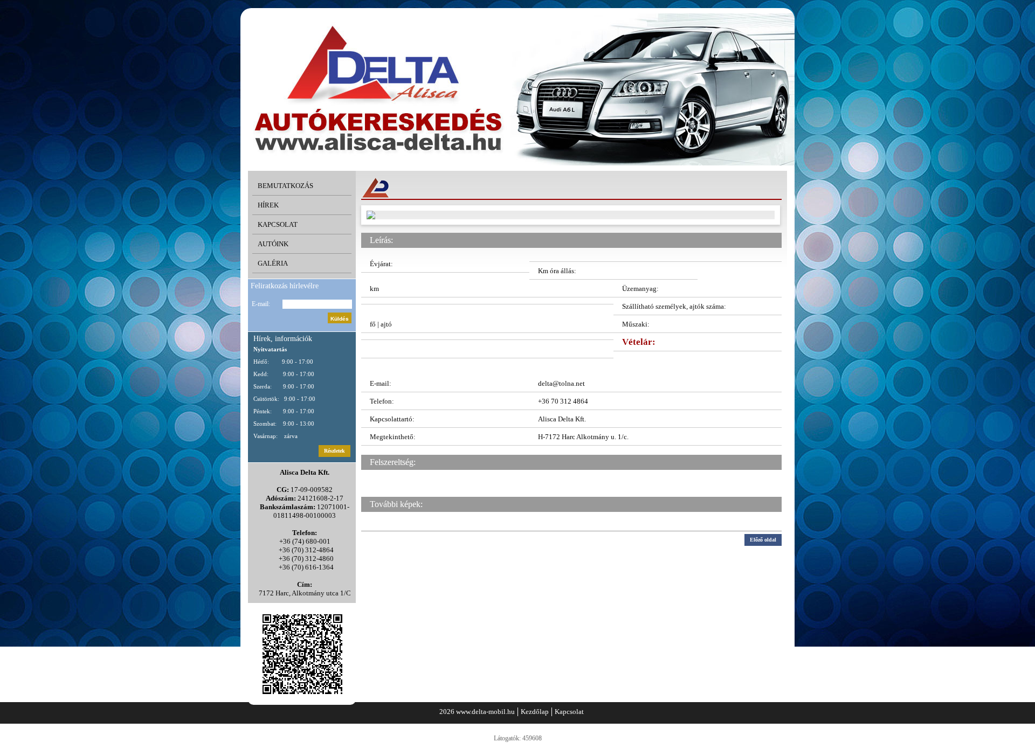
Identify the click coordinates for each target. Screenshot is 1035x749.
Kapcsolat (278, 224)
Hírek (268, 205)
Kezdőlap (535, 712)
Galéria (273, 263)
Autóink (273, 244)
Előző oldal (763, 540)
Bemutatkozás (285, 186)
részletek (334, 451)
